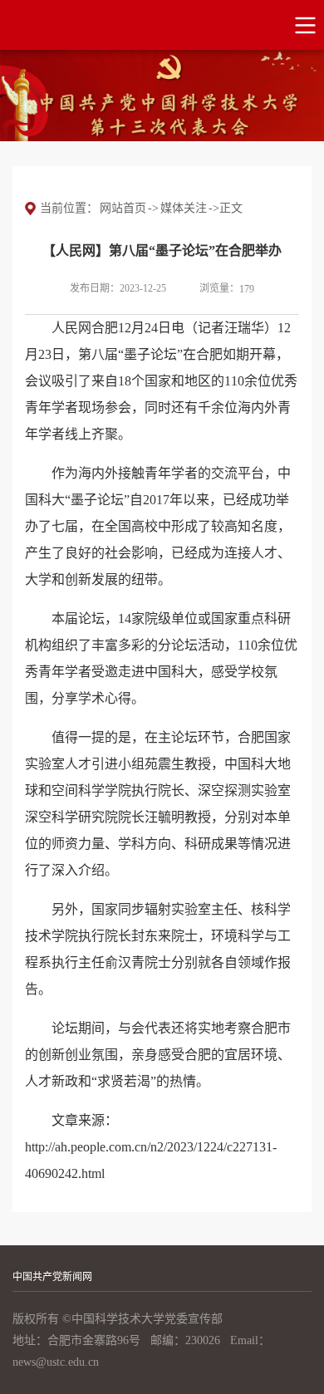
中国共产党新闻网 (52, 1277)
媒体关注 (183, 208)
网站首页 (123, 208)
